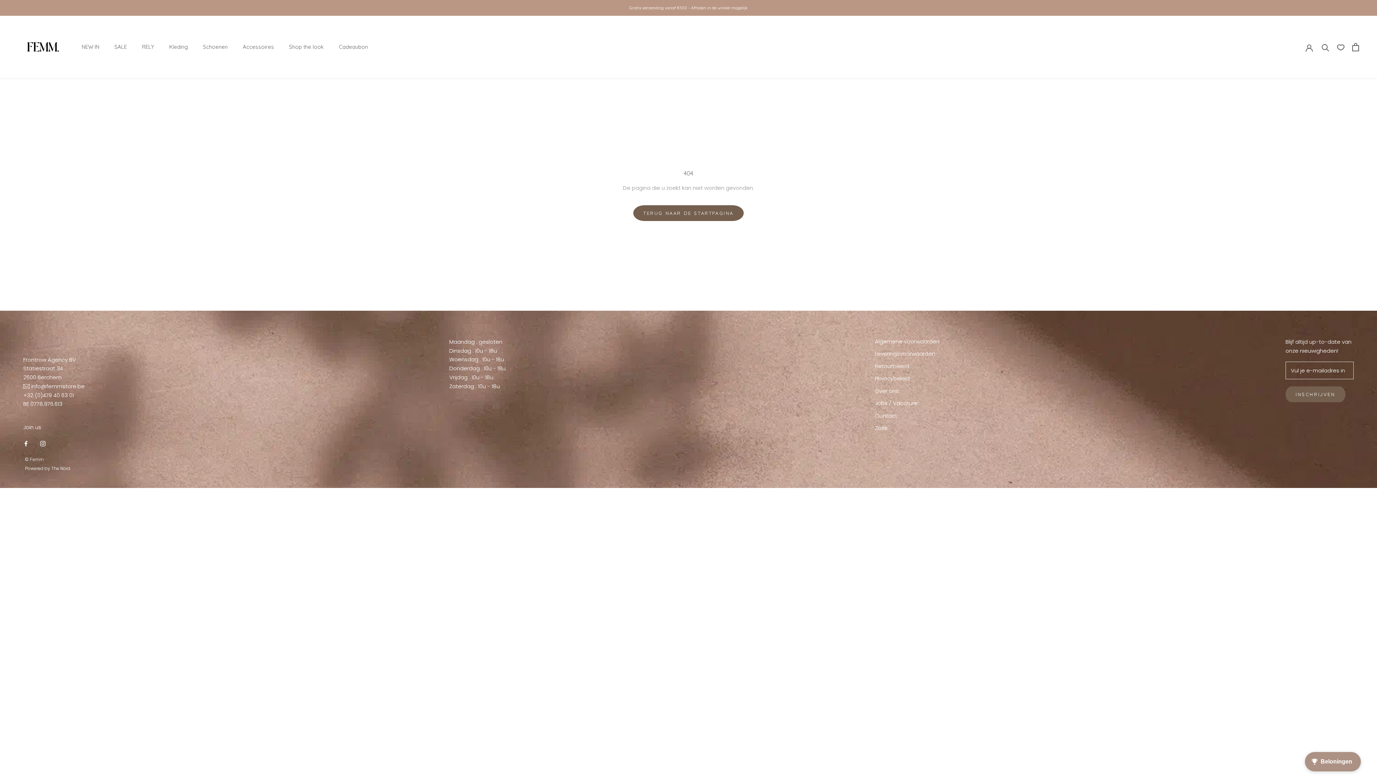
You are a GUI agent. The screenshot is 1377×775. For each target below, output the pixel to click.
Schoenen (215, 46)
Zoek (881, 428)
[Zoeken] (1325, 47)
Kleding (178, 46)
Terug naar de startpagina (688, 213)
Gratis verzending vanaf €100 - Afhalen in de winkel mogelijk (688, 7)
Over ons (887, 391)
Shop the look (306, 46)
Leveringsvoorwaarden (905, 353)
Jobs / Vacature (896, 403)
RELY (148, 46)
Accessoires (258, 46)
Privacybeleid (892, 378)
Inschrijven (1315, 394)
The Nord (60, 468)
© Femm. (35, 459)
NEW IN (90, 46)
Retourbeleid (892, 366)
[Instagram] (43, 443)
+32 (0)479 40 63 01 (48, 395)
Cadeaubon (353, 46)
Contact (886, 415)
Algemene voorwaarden (907, 341)
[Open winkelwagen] (1355, 47)
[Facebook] (26, 443)
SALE (120, 46)
